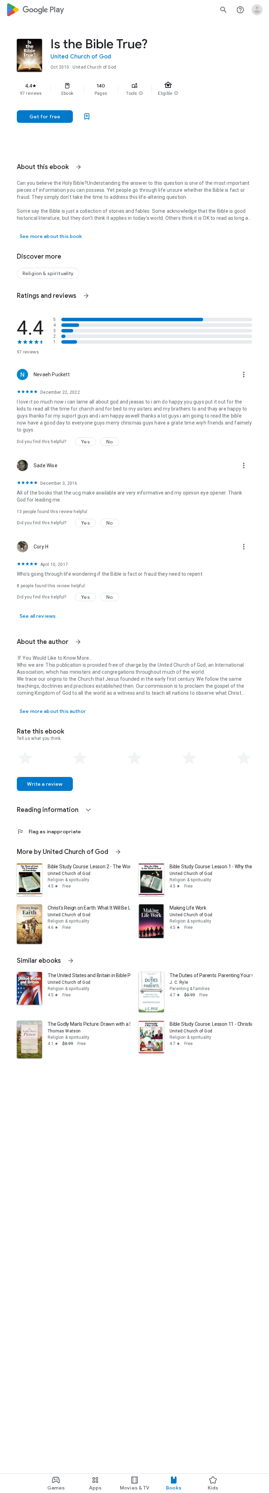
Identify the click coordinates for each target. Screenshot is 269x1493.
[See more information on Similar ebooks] (70, 960)
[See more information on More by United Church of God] (118, 851)
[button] (141, 93)
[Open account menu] (257, 9)
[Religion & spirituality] (48, 273)
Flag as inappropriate (49, 831)
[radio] (25, 758)
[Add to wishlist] (86, 116)
